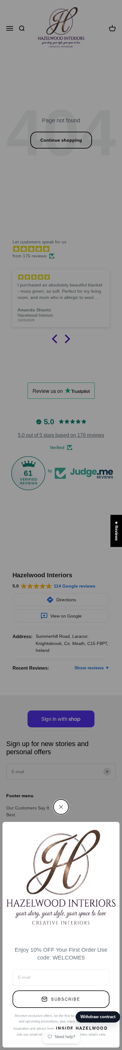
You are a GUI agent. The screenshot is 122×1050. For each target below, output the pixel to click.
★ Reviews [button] (116, 530)
